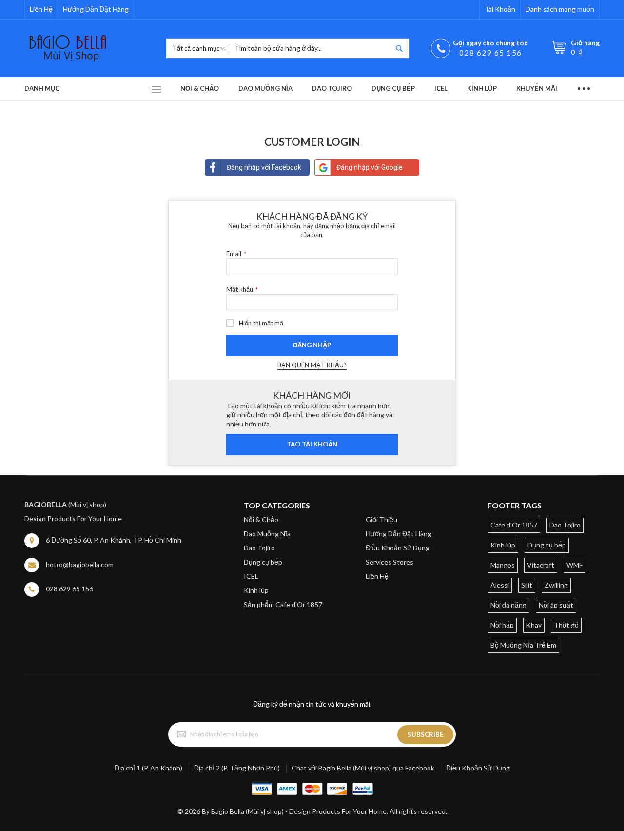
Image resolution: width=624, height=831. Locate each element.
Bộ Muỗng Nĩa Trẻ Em (523, 645)
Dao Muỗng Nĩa (267, 533)
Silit (526, 585)
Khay (534, 625)
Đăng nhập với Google (369, 167)
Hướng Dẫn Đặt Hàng (96, 9)
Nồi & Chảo (261, 519)
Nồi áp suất (556, 605)
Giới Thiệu (381, 519)
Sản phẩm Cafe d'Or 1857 (283, 604)
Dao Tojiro (259, 548)
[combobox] (311, 48)
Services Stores (389, 562)
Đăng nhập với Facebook (264, 167)
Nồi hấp (502, 625)
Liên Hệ (41, 9)
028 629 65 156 (490, 52)
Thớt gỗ (566, 625)
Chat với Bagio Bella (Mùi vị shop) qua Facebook (363, 768)
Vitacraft (540, 565)
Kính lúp (256, 590)
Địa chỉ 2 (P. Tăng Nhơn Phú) (237, 768)
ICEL (251, 576)
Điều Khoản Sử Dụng (397, 548)
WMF (574, 565)
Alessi (499, 585)
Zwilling (556, 585)
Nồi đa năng (508, 605)
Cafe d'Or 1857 (513, 525)
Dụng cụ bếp (263, 562)
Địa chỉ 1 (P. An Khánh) (148, 768)
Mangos (502, 565)
